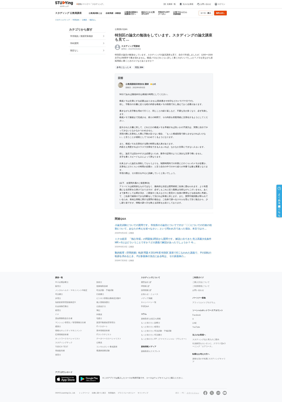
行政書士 (100, 294)
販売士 (58, 286)
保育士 (58, 355)
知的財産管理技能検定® (65, 302)
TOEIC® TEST (61, 347)
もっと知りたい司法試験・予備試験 (156, 331)
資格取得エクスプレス (150, 351)
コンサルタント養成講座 (106, 347)
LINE (194, 323)
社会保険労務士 (62, 306)
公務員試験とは (95, 13)
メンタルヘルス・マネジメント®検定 (71, 290)
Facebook (196, 315)
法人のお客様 (188, 4)
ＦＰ (57, 314)
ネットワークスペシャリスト (67, 338)
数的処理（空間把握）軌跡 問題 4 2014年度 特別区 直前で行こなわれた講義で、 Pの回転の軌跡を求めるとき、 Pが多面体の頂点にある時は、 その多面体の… (163, 254)
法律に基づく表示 (99, 393)
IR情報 (144, 286)
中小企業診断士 (62, 282)
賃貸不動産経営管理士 (105, 322)
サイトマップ (143, 393)
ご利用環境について (201, 286)
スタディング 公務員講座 (68, 13)
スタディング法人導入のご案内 (205, 339)
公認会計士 (101, 306)
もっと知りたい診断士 (150, 323)
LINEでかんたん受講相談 (180, 13)
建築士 (58, 326)
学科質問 (74, 43)
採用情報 (145, 290)
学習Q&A (145, 306)
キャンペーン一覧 (148, 302)
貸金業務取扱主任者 (63, 318)
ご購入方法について (201, 282)
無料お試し (220, 13)
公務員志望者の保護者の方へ (131, 13)
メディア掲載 (146, 298)
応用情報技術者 (62, 334)
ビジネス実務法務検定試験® (108, 298)
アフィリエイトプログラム (203, 302)
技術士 (99, 282)
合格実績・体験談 (113, 13)
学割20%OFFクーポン (164, 13)
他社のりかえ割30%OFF (148, 13)
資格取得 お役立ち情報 (151, 319)
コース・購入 (205, 13)
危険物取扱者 (102, 286)
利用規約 (111, 393)
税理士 (58, 310)
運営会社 (145, 282)
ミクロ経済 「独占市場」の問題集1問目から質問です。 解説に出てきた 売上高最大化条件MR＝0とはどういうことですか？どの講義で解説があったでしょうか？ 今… (163, 241)
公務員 (99, 342)
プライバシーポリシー (126, 393)
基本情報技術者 (103, 330)
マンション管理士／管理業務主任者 (70, 322)
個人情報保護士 (103, 302)
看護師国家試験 (103, 351)
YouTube (196, 327)
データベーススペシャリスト (108, 338)
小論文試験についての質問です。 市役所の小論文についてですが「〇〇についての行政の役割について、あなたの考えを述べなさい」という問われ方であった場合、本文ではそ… (163, 227)
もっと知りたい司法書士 (151, 335)
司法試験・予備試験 (105, 290)
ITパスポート (102, 326)
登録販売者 (60, 351)
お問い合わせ (205, 4)
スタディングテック (63, 342)
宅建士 (99, 318)
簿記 (98, 310)
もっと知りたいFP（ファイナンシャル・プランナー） (164, 339)
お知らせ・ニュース (149, 294)
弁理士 (58, 298)
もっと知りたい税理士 (150, 327)
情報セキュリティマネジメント (68, 330)
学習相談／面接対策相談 (81, 36)
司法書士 (59, 294)
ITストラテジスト (103, 334)
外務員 (99, 314)
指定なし (74, 50)
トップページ (84, 393)
